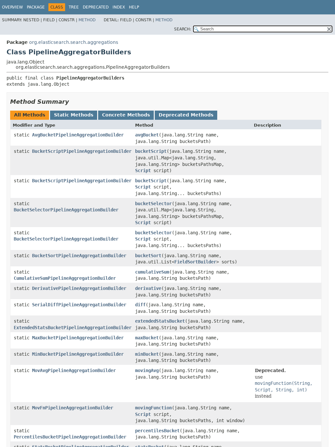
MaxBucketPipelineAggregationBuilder (78, 337)
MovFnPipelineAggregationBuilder (72, 407)
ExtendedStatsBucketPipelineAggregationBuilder (73, 327)
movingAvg (147, 370)
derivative (148, 288)
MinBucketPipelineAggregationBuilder (78, 354)
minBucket (147, 354)
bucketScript (151, 151)
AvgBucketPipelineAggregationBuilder (78, 134)
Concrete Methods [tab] (126, 114)
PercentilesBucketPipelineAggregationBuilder (70, 436)
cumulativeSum (152, 272)
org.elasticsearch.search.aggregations (73, 42)
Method (87, 20)
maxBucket (147, 337)
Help (134, 7)
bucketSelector (153, 203)
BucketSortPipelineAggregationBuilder (79, 255)
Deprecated (96, 7)
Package (36, 7)
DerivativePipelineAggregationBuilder (79, 288)
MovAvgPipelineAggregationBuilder (74, 370)
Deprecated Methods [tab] (186, 114)
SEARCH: (182, 29)
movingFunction (153, 407)
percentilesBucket (157, 430)
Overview (12, 7)
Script (143, 170)
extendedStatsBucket (160, 321)
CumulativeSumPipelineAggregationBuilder (65, 278)
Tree (74, 7)
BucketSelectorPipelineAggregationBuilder (66, 209)
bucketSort (148, 255)
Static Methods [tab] (73, 114)
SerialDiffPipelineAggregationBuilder (79, 304)
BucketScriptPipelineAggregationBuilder (82, 151)
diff (140, 304)
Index (119, 7)
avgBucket (147, 134)
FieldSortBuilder (195, 261)
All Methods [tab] (29, 114)
